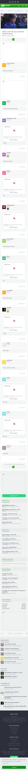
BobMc (8, 171)
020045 (8, 101)
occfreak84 (9, 290)
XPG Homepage (14, 728)
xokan (8, 377)
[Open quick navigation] (26, 11)
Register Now (14, 757)
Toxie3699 (4, 579)
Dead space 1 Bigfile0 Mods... (9, 547)
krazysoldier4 (10, 239)
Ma (2, 658)
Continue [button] (14, 767)
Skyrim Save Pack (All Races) (9, 586)
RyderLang (7, 650)
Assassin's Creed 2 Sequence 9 (10, 578)
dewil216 (9, 307)
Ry (2, 649)
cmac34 (9, 152)
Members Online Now (7, 559)
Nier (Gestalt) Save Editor (8, 582)
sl (4, 448)
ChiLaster (4, 523)
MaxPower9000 (6, 536)
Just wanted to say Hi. (10, 653)
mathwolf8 (9, 360)
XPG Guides (14, 741)
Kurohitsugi (5, 583)
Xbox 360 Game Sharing (14, 745)
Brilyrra (4, 593)
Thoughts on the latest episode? (10, 518)
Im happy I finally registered (11, 648)
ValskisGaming (10, 205)
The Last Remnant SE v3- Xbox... (10, 551)
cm (4, 155)
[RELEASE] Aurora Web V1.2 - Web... (11, 509)
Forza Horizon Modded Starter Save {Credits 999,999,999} (15, 697)
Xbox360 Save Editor (7, 573)
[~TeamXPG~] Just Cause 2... (9, 538)
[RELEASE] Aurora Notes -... (9, 505)
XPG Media (14, 733)
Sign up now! (14, 495)
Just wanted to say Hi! (10, 644)
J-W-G (8, 343)
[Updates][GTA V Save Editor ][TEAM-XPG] (15, 706)
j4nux (8, 256)
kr (4, 241)
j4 (4, 258)
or (4, 65)
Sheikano (4, 575)
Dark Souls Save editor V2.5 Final (12, 687)
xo (4, 379)
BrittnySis (23, 608)
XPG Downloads (14, 731)
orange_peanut (10, 63)
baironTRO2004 (6, 587)
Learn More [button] (5, 763)
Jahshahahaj (5, 544)
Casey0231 (5, 515)
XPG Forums (14, 729)
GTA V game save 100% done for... (10, 543)
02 (4, 103)
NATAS (4, 35)
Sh (2, 644)
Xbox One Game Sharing (14, 743)
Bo (4, 173)
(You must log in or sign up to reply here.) (14, 464)
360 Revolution (14, 739)
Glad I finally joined (7, 522)
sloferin (9, 446)
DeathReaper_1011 (11, 118)
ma (4, 362)
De (4, 120)
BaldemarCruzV (6, 548)
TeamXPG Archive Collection (11, 692)
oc (4, 292)
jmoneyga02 (5, 552)
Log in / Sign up (19, 5)
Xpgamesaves (14, 716)
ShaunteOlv (7, 645)
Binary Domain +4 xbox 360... (9, 534)
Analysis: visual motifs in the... (10, 513)
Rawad (4, 506)
